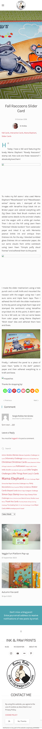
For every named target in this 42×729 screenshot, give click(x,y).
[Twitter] (19, 391)
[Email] (28, 391)
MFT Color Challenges (30, 479)
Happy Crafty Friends (31, 466)
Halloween (20, 466)
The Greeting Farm (13, 505)
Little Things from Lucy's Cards (25, 473)
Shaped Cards (12, 490)
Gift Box (38, 462)
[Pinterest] (14, 391)
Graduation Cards (11, 466)
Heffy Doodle (6, 470)
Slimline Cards (17, 498)
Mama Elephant (30, 133)
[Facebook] (10, 391)
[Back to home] (21, 5)
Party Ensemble (15, 487)
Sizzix (11, 498)
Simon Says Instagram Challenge (28, 491)
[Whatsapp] (5, 391)
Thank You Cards (12, 501)
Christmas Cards (19, 462)
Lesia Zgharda (14, 470)
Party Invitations (25, 487)
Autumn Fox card (10, 592)
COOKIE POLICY (11, 715)
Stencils (23, 498)
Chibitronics (26, 458)
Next (35, 400)
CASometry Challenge (13, 458)
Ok (9, 721)
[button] (3, 5)
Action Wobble (7, 455)
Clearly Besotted (31, 462)
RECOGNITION (19, 647)
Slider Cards (6, 136)
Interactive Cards (16, 133)
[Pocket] (23, 391)
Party (27, 483)
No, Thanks (22, 721)
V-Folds (32, 505)
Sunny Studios (30, 498)
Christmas (6, 462)
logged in (15, 438)
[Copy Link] (37, 391)
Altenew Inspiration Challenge (28, 455)
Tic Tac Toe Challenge (24, 505)
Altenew (15, 455)
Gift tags (4, 466)
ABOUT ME (33, 647)
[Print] (32, 391)
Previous (8, 400)
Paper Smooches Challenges (17, 483)
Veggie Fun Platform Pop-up (15, 553)
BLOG (7, 647)
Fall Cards (5, 133)
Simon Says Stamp (10, 494)
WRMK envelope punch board (15, 508)
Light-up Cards (22, 470)
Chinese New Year (34, 458)
